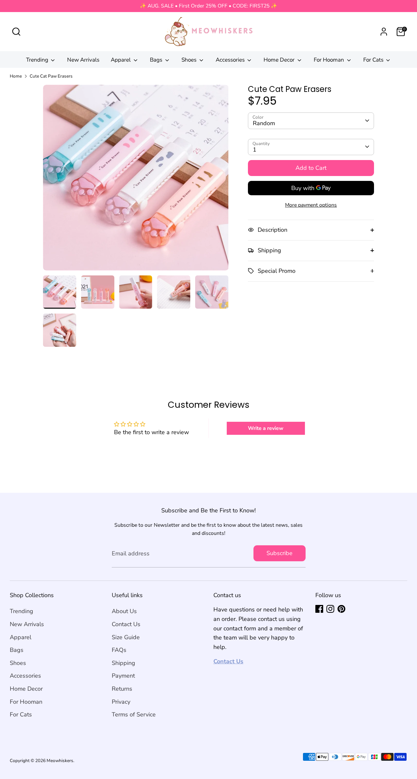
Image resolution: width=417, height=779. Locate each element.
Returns (122, 689)
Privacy (121, 702)
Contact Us (126, 624)
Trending (38, 60)
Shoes (189, 60)
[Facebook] (319, 609)
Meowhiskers (60, 760)
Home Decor (280, 60)
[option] (136, 180)
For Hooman (329, 60)
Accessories (231, 60)
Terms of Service (134, 714)
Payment (123, 676)
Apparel (121, 60)
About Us (124, 611)
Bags (157, 60)
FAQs (119, 650)
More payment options (311, 205)
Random (264, 123)
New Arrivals (83, 60)
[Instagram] (330, 609)
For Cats (374, 60)
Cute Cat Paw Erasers (51, 76)
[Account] (383, 31)
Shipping (123, 663)
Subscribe (279, 553)
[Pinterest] (341, 609)
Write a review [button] (265, 428)
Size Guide (126, 637)
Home (16, 76)
